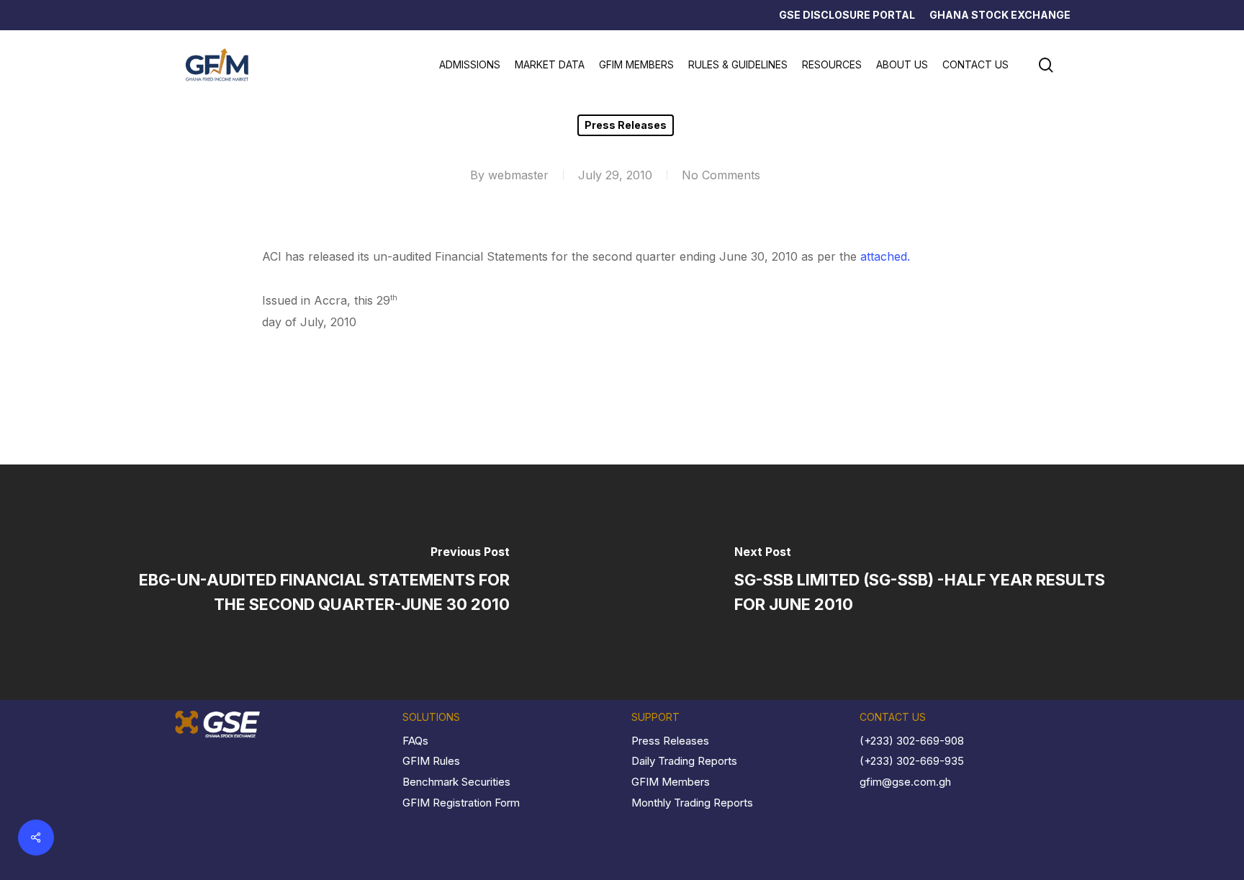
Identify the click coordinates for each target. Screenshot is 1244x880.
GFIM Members (670, 782)
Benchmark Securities (456, 782)
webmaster (518, 175)
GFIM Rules (431, 761)
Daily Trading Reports (684, 761)
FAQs (415, 740)
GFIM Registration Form (461, 802)
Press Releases (626, 125)
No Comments (721, 175)
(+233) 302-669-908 (912, 740)
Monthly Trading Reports (692, 802)
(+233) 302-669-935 (912, 761)
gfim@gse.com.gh (905, 782)
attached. (885, 256)
